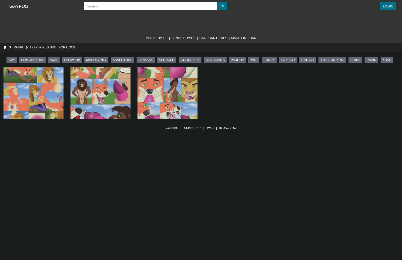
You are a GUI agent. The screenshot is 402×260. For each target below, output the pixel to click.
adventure (122, 60)
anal (54, 60)
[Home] (5, 47)
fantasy (145, 60)
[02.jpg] (100, 93)
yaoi (254, 60)
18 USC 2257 (227, 128)
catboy (307, 60)
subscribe (193, 128)
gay (11, 60)
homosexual (32, 60)
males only (96, 60)
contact (173, 128)
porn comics (157, 38)
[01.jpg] (33, 93)
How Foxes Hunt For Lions (52, 47)
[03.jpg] (167, 93)
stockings (215, 60)
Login (388, 6)
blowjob (72, 60)
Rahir (18, 47)
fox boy (288, 60)
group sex (190, 60)
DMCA (210, 128)
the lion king (332, 60)
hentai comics (183, 38)
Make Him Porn (243, 38)
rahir (371, 60)
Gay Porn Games (213, 38)
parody (237, 60)
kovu (387, 60)
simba (355, 60)
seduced (166, 60)
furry (269, 60)
